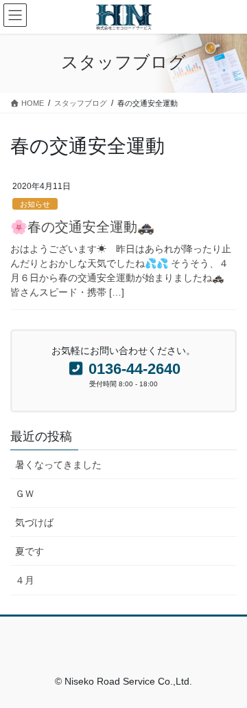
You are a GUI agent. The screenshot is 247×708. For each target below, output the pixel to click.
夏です (29, 551)
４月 (24, 580)
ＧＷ (24, 493)
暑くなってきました (58, 464)
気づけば (34, 522)
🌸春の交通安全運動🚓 (82, 226)
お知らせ (35, 204)
